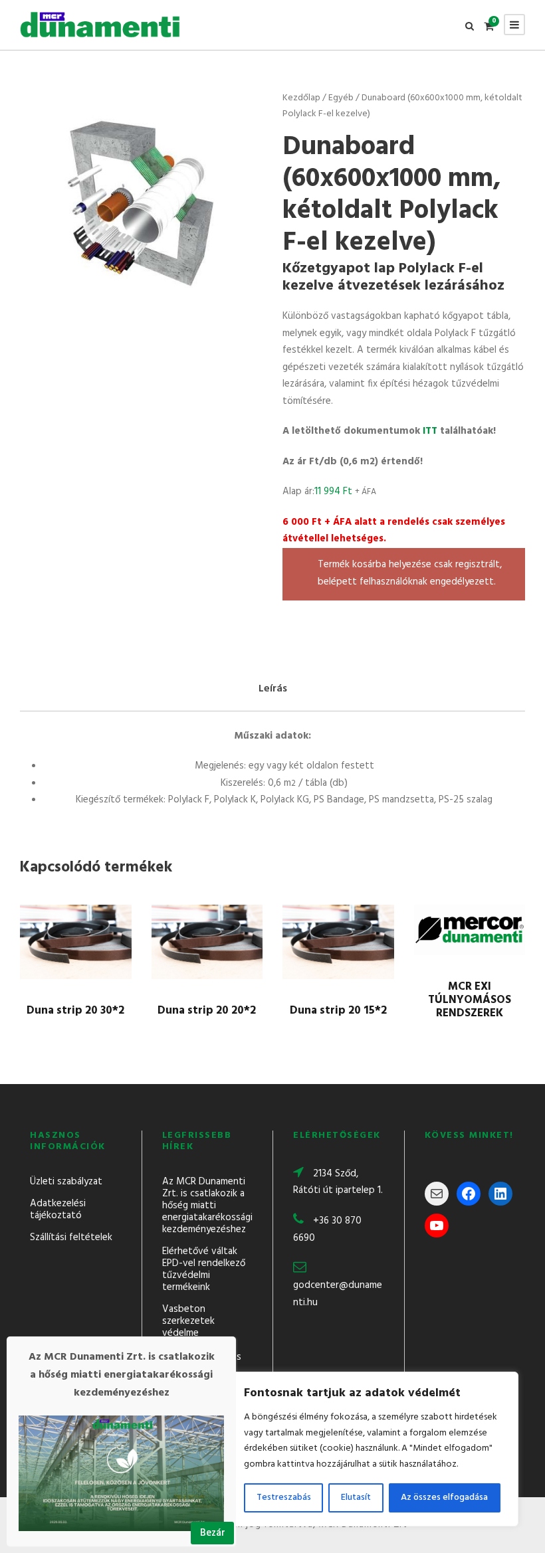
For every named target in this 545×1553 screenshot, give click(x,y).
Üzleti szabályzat (66, 1182)
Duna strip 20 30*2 (75, 1011)
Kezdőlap (301, 98)
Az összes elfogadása (444, 1497)
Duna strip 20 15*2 (338, 1011)
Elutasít (356, 1497)
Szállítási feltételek (71, 1237)
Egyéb (341, 98)
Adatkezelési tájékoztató (58, 1210)
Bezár (212, 1533)
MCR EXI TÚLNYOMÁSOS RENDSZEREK (469, 1000)
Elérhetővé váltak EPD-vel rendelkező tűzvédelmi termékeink (203, 1269)
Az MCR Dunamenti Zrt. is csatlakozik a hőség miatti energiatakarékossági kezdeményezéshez (207, 1205)
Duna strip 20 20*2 (207, 1011)
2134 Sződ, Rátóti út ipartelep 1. (338, 1182)
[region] (372, 1449)
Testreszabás (284, 1497)
